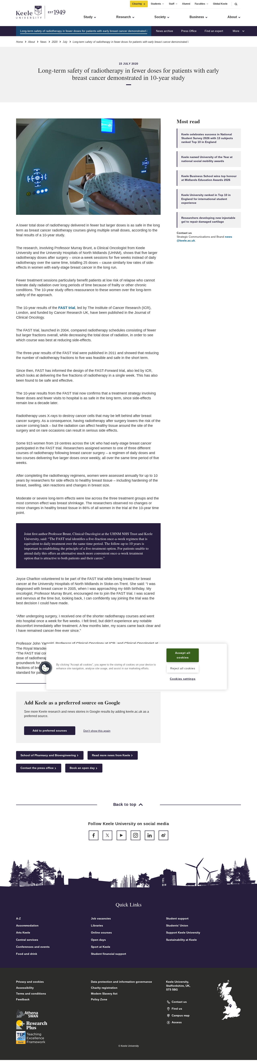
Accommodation (27, 925)
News (43, 41)
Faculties (200, 3)
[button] (236, 4)
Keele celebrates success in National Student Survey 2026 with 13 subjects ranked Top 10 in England (207, 138)
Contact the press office (37, 768)
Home (19, 41)
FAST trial (66, 308)
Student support (177, 918)
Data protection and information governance (121, 981)
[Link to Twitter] (107, 835)
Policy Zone (99, 999)
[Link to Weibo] (163, 835)
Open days (98, 939)
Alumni (186, 3)
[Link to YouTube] (121, 835)
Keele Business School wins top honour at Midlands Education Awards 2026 (209, 177)
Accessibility (25, 987)
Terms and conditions (31, 993)
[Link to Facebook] (93, 835)
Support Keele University (183, 932)
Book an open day (82, 768)
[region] (136, 667)
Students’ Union (177, 925)
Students (156, 3)
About (31, 41)
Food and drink (26, 953)
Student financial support (108, 953)
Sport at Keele (100, 946)
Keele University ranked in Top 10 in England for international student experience (206, 198)
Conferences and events (33, 946)
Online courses (101, 932)
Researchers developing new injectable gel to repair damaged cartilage (208, 219)
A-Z (18, 918)
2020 (54, 41)
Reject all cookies (182, 668)
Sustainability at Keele (181, 939)
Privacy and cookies (30, 981)
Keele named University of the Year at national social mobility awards (207, 158)
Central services (27, 939)
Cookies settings (183, 678)
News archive (164, 31)
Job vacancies (101, 918)
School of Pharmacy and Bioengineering (48, 755)
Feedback (23, 999)
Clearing (137, 3)
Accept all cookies (182, 655)
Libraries (97, 925)
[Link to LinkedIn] (149, 835)
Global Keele (220, 3)
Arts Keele (23, 932)
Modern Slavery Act (104, 993)
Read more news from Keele (111, 755)
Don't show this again (96, 730)
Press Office (189, 31)
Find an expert (214, 31)
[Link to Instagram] (135, 835)
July (65, 41)
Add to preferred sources (50, 730)
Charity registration (104, 987)
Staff (171, 3)
